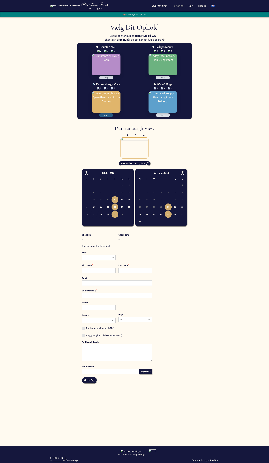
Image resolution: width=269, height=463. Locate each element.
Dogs (120, 314)
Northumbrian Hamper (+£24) (100, 328)
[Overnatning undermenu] (168, 6)
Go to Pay (89, 380)
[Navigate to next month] (182, 173)
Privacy (204, 460)
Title (84, 252)
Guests (85, 315)
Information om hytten (132, 163)
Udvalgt (106, 115)
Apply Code (145, 371)
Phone (85, 302)
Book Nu (58, 458)
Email (85, 278)
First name (87, 265)
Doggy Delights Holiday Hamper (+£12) (104, 335)
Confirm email (89, 290)
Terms (195, 460)
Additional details (90, 342)
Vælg (106, 77)
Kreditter (214, 460)
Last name (123, 265)
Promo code (88, 366)
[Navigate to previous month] (86, 173)
